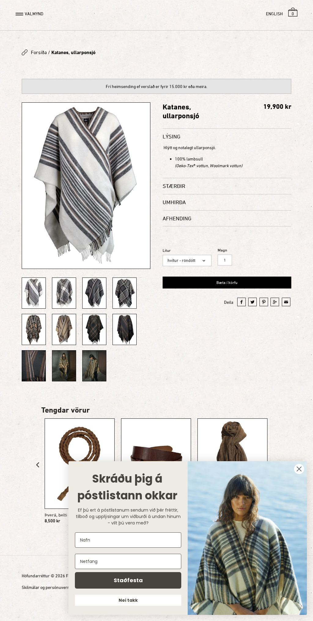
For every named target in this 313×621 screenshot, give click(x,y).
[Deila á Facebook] (241, 302)
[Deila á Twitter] (252, 302)
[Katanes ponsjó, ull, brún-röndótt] (64, 329)
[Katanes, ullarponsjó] (86, 185)
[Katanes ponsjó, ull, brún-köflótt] (34, 329)
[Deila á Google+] (275, 302)
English (274, 13)
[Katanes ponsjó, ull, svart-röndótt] (124, 329)
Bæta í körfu (227, 282)
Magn (222, 250)
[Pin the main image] (264, 302)
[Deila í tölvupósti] (286, 302)
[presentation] (38, 465)
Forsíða (39, 52)
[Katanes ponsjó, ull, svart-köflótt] (94, 329)
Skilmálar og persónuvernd (47, 587)
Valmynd (34, 13)
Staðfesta (128, 580)
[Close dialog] (299, 469)
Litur (167, 250)
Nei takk (128, 600)
